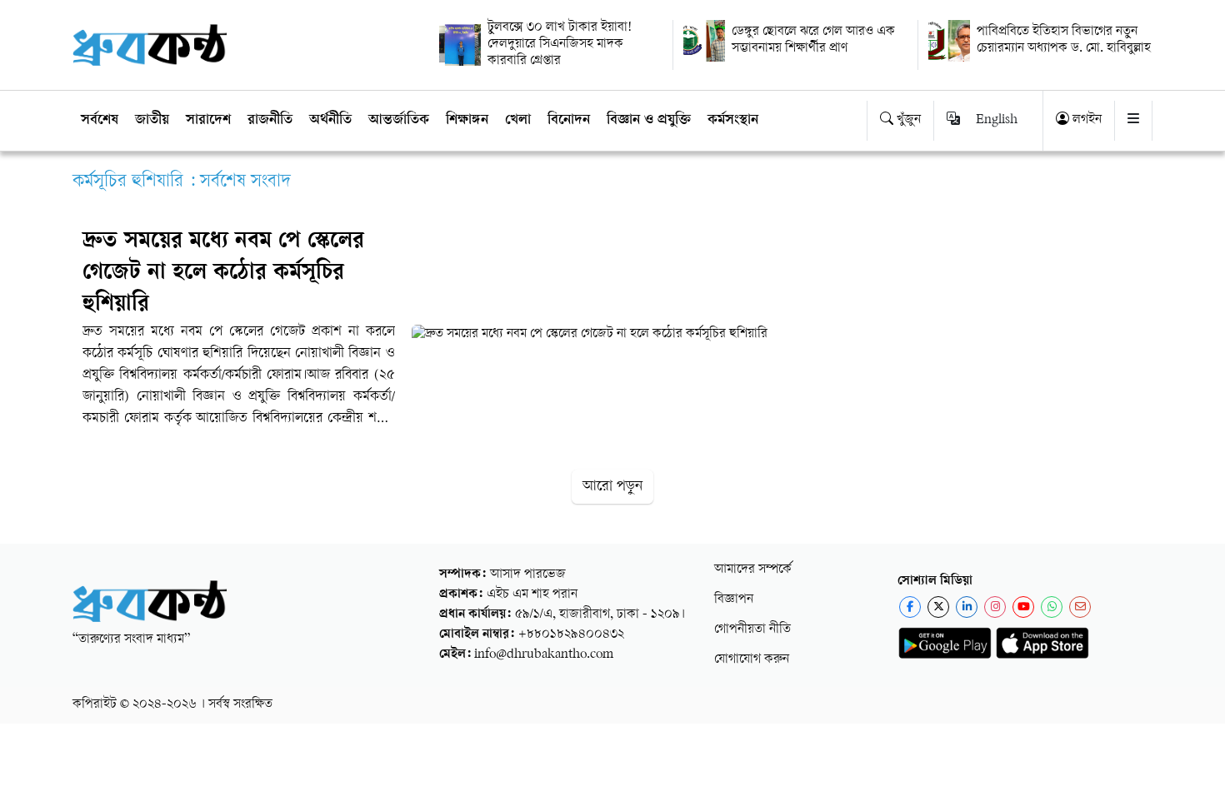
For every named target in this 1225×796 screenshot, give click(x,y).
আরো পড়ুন (612, 487)
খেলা (518, 120)
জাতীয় (152, 120)
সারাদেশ (208, 120)
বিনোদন (569, 120)
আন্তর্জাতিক (398, 120)
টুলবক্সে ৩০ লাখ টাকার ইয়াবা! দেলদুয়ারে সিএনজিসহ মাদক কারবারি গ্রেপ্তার (560, 44)
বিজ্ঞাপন (733, 600)
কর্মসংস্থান (733, 120)
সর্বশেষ (99, 120)
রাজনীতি (270, 120)
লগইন (1085, 120)
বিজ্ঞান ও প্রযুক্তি (649, 120)
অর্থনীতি (330, 120)
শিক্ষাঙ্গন (467, 120)
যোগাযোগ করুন (751, 660)
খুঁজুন (907, 120)
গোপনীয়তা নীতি (752, 630)
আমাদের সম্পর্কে (753, 570)
